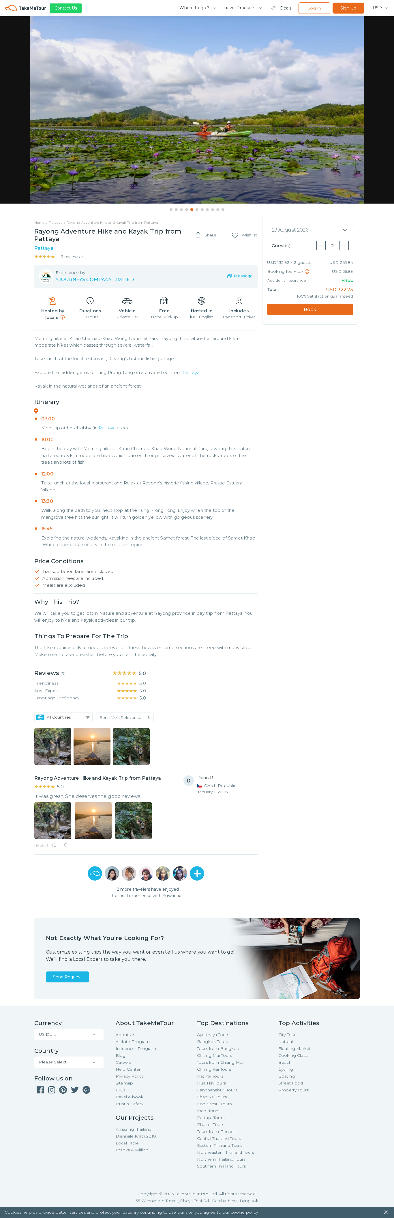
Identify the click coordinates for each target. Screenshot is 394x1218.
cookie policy (244, 1212)
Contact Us (66, 8)
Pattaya (191, 372)
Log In (314, 8)
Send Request (67, 977)
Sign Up (348, 8)
